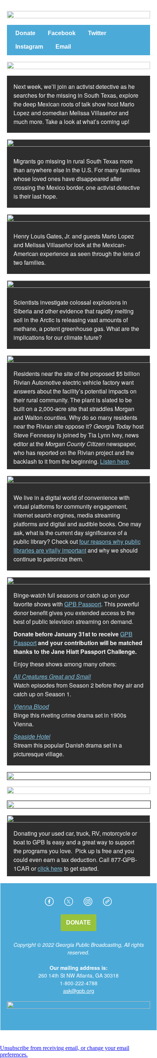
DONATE (78, 923)
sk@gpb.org (80, 990)
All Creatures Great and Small (52, 676)
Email (63, 47)
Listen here (114, 461)
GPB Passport (82, 604)
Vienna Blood (31, 706)
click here (50, 868)
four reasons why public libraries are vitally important (77, 545)
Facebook (62, 33)
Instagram (29, 47)
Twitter (97, 33)
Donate (25, 33)
